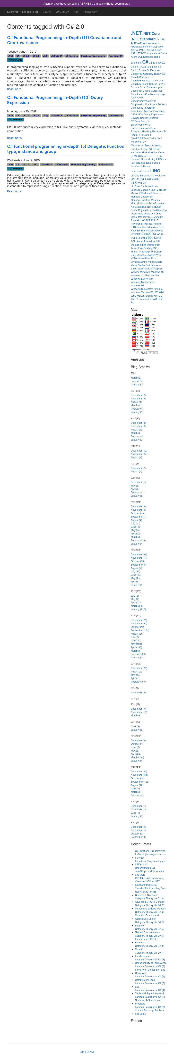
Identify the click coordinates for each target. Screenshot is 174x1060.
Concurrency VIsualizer (143, 100)
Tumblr (134, 251)
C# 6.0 (157, 67)
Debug (147, 114)
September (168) (140, 781)
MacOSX (145, 189)
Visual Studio (155, 261)
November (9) (138, 426)
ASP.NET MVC (138, 53)
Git (150, 149)
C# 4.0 (142, 67)
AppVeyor (158, 46)
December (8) (138, 395)
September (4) (138, 516)
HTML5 (142, 155)
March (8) (136, 537)
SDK (143, 230)
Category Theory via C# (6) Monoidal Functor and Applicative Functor (149, 915)
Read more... (15, 89)
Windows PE (137, 285)
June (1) (135, 788)
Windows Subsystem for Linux (147, 288)
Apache (156, 43)
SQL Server (154, 238)
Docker (144, 117)
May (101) (136, 643)
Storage (135, 244)
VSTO (134, 268)
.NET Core (151, 33)
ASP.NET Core (154, 50)
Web (140, 268)
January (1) (137, 760)
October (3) (137, 833)
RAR (133, 227)
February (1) (137, 381)
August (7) (136, 568)
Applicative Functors (142, 46)
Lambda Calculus (140, 171)
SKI (144, 234)
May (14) (136, 530)
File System (145, 134)
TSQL (156, 248)
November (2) (138, 468)
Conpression (137, 104)
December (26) (139, 554)
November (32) (139, 623)
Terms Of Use (87, 1051)
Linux (155, 186)
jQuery (146, 166)
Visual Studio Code (141, 265)
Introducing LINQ (152, 159)
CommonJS (137, 97)
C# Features (72, 56)
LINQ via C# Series (141, 186)
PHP (148, 220)
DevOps (135, 117)
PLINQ (154, 220)
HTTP (150, 155)
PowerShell (137, 223)
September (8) (138, 564)
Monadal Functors (140, 200)
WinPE (154, 292)
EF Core (135, 121)
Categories (137, 73)
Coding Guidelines (152, 90)
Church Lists (156, 80)
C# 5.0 (150, 67)
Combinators (138, 94)
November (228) (140, 774)
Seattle (150, 230)
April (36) (136, 533)
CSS (133, 114)
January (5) (137, 495)
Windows (145, 272)
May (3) (135, 485)
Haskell (146, 152)
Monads (155, 200)
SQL (148, 234)
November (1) (138, 809)
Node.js (142, 206)
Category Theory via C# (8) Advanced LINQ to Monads (149, 900)
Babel (157, 56)
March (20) (137, 605)
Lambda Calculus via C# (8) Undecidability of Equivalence (151, 961)
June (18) (136, 526)
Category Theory (152, 73)
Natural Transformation (152, 203)
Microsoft (13, 10)
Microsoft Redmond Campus (146, 193)
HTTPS (158, 155)
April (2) (135, 489)
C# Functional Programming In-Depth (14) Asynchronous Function (150, 854)
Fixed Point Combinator (143, 138)
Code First (136, 90)
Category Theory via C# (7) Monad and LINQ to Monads (150, 906)
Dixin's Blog (30, 10)
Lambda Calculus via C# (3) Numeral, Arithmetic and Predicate (150, 1000)
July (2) (135, 595)
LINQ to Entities (139, 175)
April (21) (136, 602)
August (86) (137, 633)
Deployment (157, 114)
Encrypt (145, 121)
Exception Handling (141, 131)
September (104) (140, 630)
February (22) (138, 540)
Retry (162, 227)
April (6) (135, 581)
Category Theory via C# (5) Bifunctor (149, 923)
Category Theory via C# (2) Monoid (149, 947)
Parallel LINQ (138, 220)
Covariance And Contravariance (148, 111)
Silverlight (136, 234)
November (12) (139, 557)
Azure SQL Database (142, 56)
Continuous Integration (143, 107)
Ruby (133, 230)
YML (161, 299)
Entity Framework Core (143, 128)
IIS (141, 159)
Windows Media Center (143, 282)
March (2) (136, 377)
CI (165, 84)
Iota (164, 159)
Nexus (134, 206)
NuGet (157, 206)
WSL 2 (140, 295)
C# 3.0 (36, 56)
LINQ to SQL (138, 179)
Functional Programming (93, 56)
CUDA (139, 114)
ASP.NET (141, 50)
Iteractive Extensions (147, 162)
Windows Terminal (141, 292)
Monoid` (135, 203)
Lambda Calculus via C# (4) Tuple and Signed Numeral (150, 991)
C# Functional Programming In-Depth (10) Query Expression (55, 100)
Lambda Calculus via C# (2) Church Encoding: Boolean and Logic (150, 1010)
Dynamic (153, 117)
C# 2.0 (26, 56)
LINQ (45, 56)
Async (150, 53)
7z (157, 39)
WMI (161, 292)
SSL (158, 241)
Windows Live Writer (142, 278)
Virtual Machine (139, 261)
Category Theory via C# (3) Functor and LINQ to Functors (149, 939)
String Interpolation (150, 244)
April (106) (136, 647)
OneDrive (156, 213)
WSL (133, 295)
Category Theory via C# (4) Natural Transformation (149, 930)
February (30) (138, 654)
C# (17, 56)
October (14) (138, 778)
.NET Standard (143, 38)
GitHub (156, 149)
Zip (132, 302)
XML (133, 299)
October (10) (138, 513)
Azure (164, 53)
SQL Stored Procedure (143, 241)
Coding (47, 11)
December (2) (138, 740)
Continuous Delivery (156, 104)
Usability (150, 255)
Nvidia (134, 210)
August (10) (137, 785)
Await (157, 53)
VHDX (134, 258)
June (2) (135, 726)
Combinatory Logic (155, 94)
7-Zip (162, 39)
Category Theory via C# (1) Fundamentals (149, 954)
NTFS (150, 206)
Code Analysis (154, 87)
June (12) (136, 640)
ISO (133, 162)
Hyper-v (135, 159)
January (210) (138, 609)
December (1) (138, 482)
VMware (156, 265)
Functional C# (115, 56)
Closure (135, 87)
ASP (133, 50)
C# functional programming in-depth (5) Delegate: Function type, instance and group (65, 149)
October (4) (137, 743)
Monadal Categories (142, 196)
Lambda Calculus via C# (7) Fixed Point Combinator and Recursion (150, 969)
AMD (140, 43)
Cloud (143, 87)
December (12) (139, 450)
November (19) (139, 712)
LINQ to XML (152, 179)
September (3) (138, 837)
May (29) (136, 578)
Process (148, 223)
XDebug (148, 295)
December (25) (139, 771)
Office (147, 213)
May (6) (135, 750)
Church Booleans (140, 77)
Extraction (157, 131)
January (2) (137, 384)
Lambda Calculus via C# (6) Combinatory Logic (150, 978)
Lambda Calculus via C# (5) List (150, 984)
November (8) (138, 398)
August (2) (136, 457)
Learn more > (123, 3)
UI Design (156, 251)
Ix (159, 162)
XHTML (158, 295)
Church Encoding (140, 80)
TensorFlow (137, 248)
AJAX (134, 43)
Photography (91, 11)
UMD (133, 255)
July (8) (135, 637)
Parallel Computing (153, 217)
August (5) (136, 671)
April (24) (136, 754)
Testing (148, 248)
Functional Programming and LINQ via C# (150, 862)
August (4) (136, 520)
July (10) (135, 523)
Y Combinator (143, 299)
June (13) (136, 574)
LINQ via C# (62, 11)
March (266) (137, 757)
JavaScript (136, 166)
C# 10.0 (153, 62)
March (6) (136, 650)
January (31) (138, 657)
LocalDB (135, 189)
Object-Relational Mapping (152, 210)
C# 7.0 (134, 70)
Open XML (136, 217)
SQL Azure (157, 234)
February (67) (138, 681)
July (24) (135, 571)
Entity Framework (140, 124)
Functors (135, 149)
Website (135, 272)
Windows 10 (157, 272)
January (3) (137, 412)
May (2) (135, 599)
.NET (10, 56)
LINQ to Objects (157, 175)
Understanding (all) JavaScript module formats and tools (149, 871)
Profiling (157, 223)
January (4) (137, 543)
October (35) (138, 561)
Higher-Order (158, 152)
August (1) (136, 402)
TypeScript (144, 251)
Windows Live (152, 275)
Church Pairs (156, 84)
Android (147, 43)
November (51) (139, 668)
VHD (158, 255)
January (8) (137, 729)
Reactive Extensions (147, 227)
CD (164, 73)
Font (159, 138)
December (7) (138, 708)
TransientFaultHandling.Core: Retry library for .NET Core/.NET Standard (151, 891)
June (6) (135, 747)
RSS (76, 11)
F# (165, 131)
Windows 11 (137, 275)
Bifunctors (136, 62)
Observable (137, 213)
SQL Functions (139, 237)
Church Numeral (140, 84)
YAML (155, 299)
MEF (153, 189)
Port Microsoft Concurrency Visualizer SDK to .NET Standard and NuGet (149, 881)
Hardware (136, 152)
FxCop (144, 149)
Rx (138, 230)
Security (158, 230)
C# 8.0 (142, 70)
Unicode (141, 255)
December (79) (139, 620)
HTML (134, 155)
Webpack (157, 268)
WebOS (147, 268)
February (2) (137, 795)
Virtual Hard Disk (147, 258)
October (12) (138, 627)
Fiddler (134, 134)
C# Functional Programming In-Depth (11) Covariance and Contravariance (64, 40)
